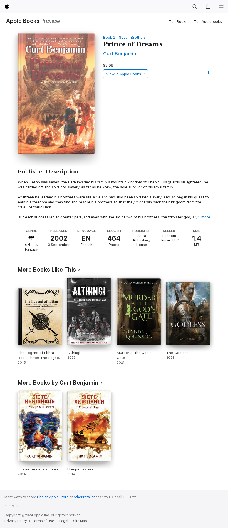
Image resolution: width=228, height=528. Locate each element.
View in (123, 74)
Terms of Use (43, 521)
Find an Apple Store (53, 497)
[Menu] (221, 6)
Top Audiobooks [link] (208, 21)
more (205, 217)
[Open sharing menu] (208, 74)
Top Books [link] (178, 21)
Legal (63, 521)
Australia (11, 506)
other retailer (84, 497)
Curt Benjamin (119, 53)
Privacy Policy (15, 521)
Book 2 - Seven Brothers (124, 37)
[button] (194, 6)
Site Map (80, 521)
